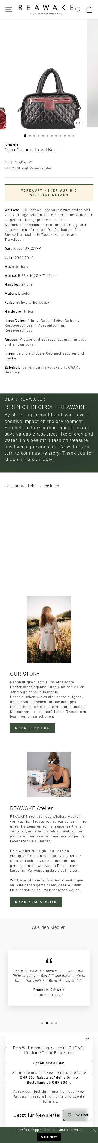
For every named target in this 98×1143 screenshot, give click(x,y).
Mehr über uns (32, 728)
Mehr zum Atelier (36, 902)
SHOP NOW (49, 1137)
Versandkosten (41, 168)
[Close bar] (94, 1130)
